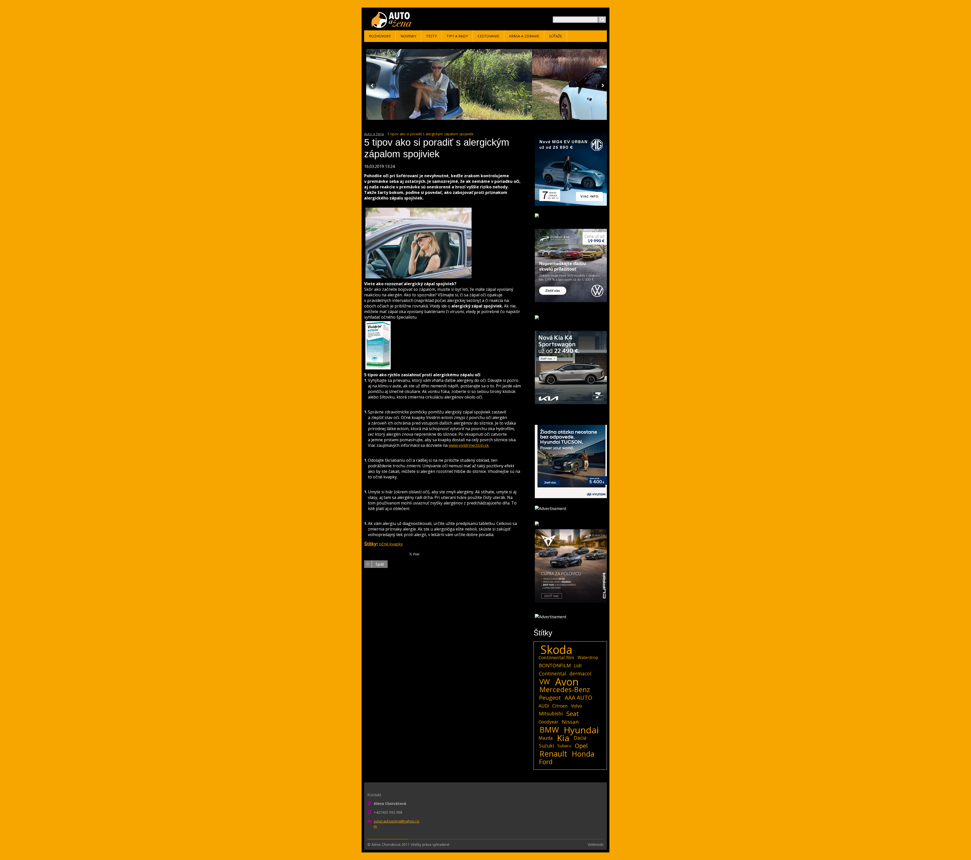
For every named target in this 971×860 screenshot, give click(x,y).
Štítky (370, 543)
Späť (380, 564)
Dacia (580, 737)
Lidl (578, 666)
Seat (572, 713)
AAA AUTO (578, 697)
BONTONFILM (555, 665)
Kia (563, 738)
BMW (549, 730)
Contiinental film (556, 657)
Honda (583, 754)
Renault (553, 754)
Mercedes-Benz (564, 689)
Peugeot (550, 697)
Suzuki (546, 745)
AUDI (544, 706)
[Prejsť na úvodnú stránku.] (392, 26)
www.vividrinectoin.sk (469, 445)
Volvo (576, 706)
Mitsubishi (551, 713)
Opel (581, 745)
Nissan (570, 721)
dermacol (580, 673)
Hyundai (581, 730)
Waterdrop (588, 657)
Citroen (560, 706)
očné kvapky (391, 544)
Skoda (556, 649)
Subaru (564, 745)
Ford (546, 762)
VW (544, 682)
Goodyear (548, 722)
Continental (552, 673)
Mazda (546, 738)
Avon (567, 682)
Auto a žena (374, 133)
